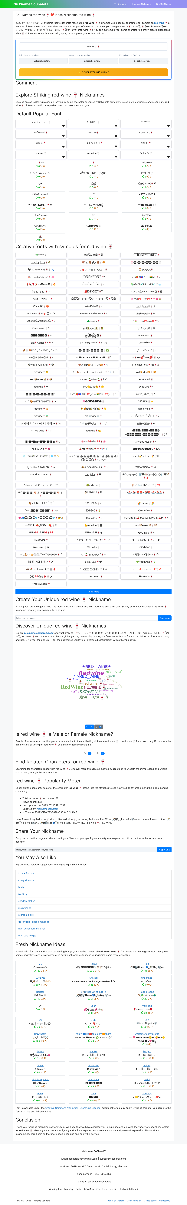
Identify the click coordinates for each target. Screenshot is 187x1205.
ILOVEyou (40, 977)
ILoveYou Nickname (141, 4)
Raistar (40, 992)
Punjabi (147, 1051)
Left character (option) (29, 55)
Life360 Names (163, 4)
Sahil (147, 1079)
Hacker (93, 1051)
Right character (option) (129, 55)
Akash (40, 1065)
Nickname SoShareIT (30, 4)
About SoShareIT (116, 1200)
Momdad (147, 1005)
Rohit (40, 1093)
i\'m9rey (22, 894)
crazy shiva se (26, 880)
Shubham (93, 1079)
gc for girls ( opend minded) (33, 921)
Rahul (93, 963)
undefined (147, 977)
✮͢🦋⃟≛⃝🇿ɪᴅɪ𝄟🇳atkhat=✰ (93, 992)
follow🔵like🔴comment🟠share (93, 1034)
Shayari (93, 977)
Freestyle (93, 1065)
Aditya (40, 1051)
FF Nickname (120, 4)
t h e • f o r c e (26, 873)
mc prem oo (24, 908)
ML (40, 963)
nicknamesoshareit (47, 808)
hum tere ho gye (27, 935)
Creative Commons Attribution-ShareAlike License (72, 1108)
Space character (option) (79, 55)
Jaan (93, 1005)
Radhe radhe (147, 992)
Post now (165, 618)
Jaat (93, 1093)
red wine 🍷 (161, 22)
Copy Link (164, 849)
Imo (147, 963)
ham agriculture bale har (31, 928)
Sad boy (147, 1093)
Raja (147, 1020)
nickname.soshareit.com (38, 633)
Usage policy (150, 1200)
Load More (93, 591)
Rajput (146, 1065)
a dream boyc (26, 914)
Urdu (93, 1020)
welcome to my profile (147, 1034)
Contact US (164, 1200)
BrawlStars (40, 1034)
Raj (40, 1020)
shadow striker (26, 901)
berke (21, 887)
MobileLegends (40, 1079)
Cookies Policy (134, 1200)
